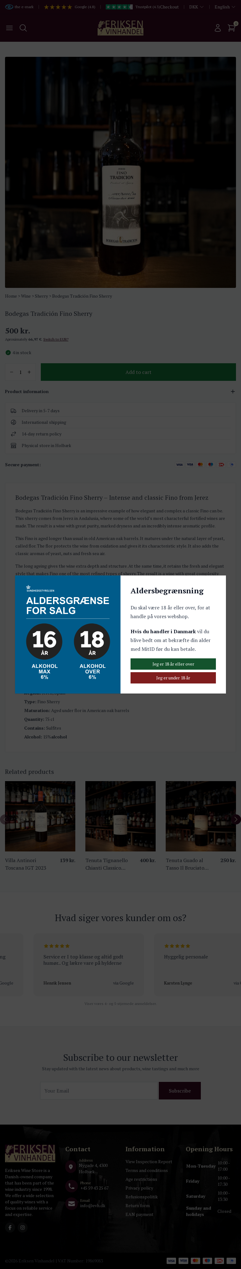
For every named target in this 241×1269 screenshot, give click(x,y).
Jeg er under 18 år (173, 678)
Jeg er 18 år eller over (173, 664)
